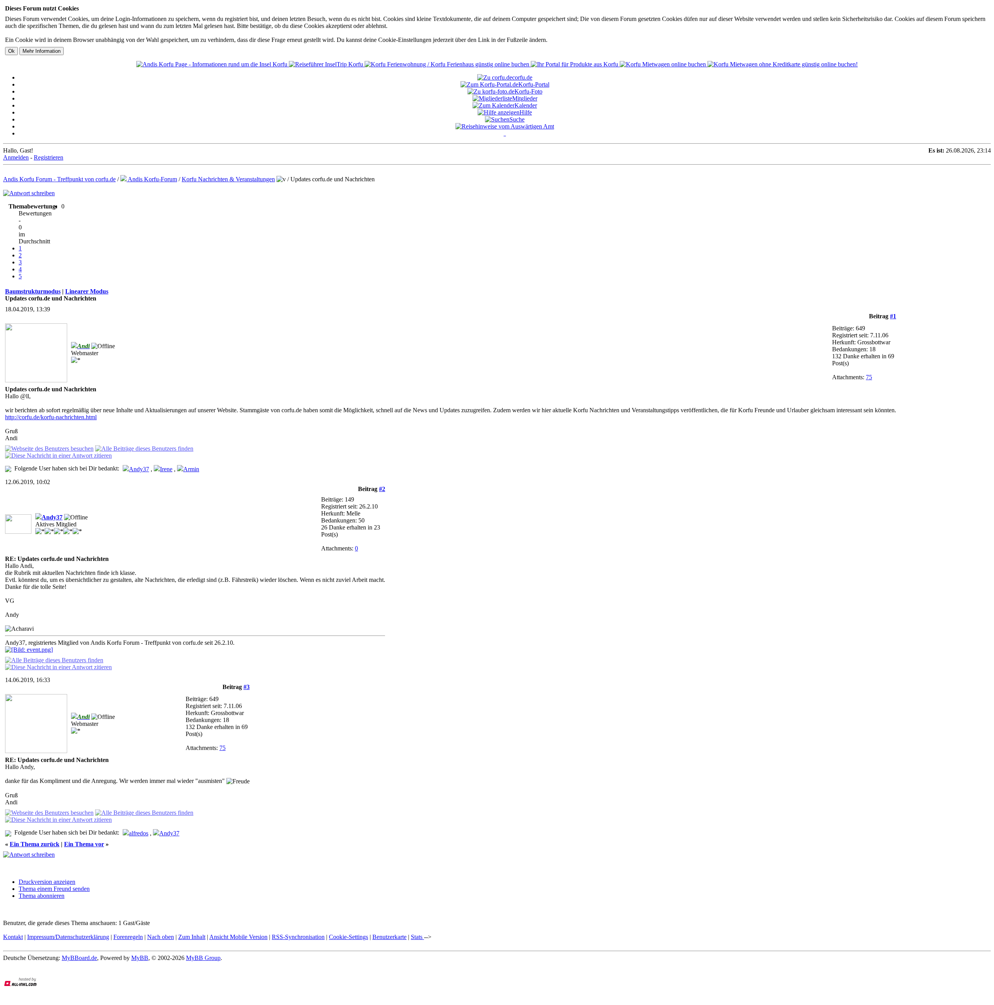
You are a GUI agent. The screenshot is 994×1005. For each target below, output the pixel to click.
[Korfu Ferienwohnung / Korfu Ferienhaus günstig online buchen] (448, 64)
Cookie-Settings (348, 937)
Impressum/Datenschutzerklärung (68, 937)
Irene (166, 469)
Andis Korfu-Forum (152, 179)
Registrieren (48, 157)
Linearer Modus (86, 291)
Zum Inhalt (191, 937)
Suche (517, 119)
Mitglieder (524, 98)
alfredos (138, 833)
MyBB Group (203, 958)
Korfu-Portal (533, 84)
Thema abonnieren (41, 895)
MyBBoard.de (79, 958)
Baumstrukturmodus (33, 291)
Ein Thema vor (84, 844)
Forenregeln (128, 937)
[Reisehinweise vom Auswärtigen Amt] (504, 126)
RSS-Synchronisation (298, 937)
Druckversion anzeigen (47, 881)
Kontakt (13, 937)
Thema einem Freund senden (54, 888)
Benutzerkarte (389, 937)
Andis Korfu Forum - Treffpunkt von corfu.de (59, 179)
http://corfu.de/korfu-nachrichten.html (51, 417)
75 (869, 377)
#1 (893, 316)
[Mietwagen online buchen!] (663, 64)
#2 (382, 489)
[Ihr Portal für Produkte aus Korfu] (575, 64)
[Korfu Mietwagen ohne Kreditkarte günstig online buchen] (782, 64)
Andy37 (139, 469)
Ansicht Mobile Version (238, 937)
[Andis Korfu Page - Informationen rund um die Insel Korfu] (212, 64)
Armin (191, 469)
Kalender (525, 105)
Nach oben (160, 937)
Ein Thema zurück (34, 844)
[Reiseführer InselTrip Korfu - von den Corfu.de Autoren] (327, 64)
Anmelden (16, 157)
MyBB (139, 958)
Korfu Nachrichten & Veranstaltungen (228, 179)
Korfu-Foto (528, 91)
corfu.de (522, 77)
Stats (417, 937)
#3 (246, 687)
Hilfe (526, 112)
